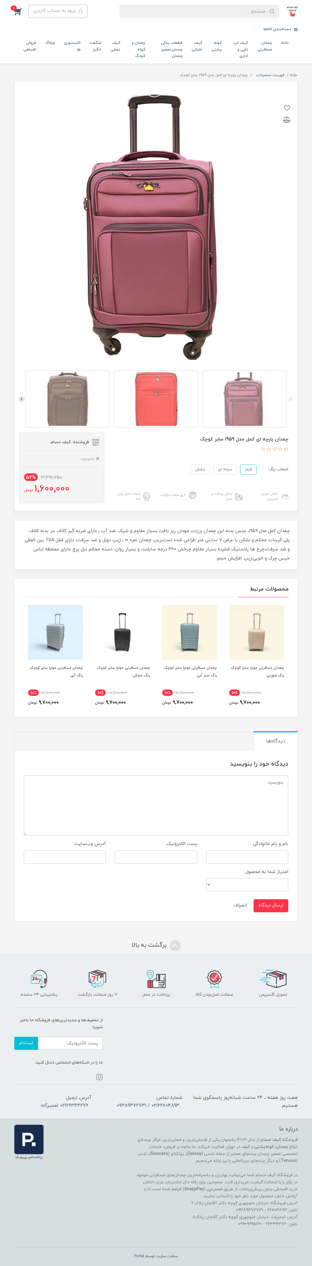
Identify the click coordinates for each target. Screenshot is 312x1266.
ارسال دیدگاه (270, 905)
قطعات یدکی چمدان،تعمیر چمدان (172, 49)
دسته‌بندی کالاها (278, 29)
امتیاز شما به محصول (267, 872)
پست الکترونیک (181, 844)
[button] (21, 11)
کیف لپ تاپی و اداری (240, 49)
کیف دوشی (115, 46)
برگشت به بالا (150, 945)
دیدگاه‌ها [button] (275, 741)
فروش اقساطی (29, 46)
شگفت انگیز (95, 46)
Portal (139, 1256)
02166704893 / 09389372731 (148, 1105)
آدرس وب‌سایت (90, 844)
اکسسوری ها (72, 46)
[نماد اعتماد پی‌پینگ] (29, 1142)
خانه (285, 43)
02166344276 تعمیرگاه (64, 1105)
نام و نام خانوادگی (270, 844)
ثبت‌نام (26, 1043)
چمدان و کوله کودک (138, 49)
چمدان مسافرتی (264, 46)
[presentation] (290, 399)
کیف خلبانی (197, 46)
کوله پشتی (216, 46)
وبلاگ (50, 43)
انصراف (240, 905)
